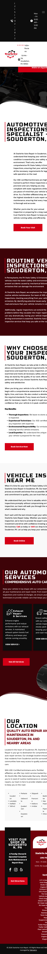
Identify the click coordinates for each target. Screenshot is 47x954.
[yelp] (21, 870)
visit (33, 526)
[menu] (43, 12)
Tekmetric (33, 950)
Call (18, 526)
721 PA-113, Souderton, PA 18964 (25, 59)
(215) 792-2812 (14, 21)
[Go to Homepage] (11, 51)
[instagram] (15, 870)
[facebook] (10, 870)
